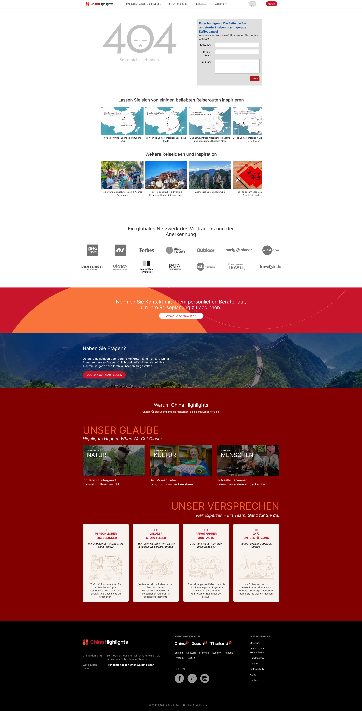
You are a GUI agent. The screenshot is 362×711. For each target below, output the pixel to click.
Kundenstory (257, 658)
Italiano (229, 652)
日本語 (191, 658)
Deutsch (191, 652)
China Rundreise (178, 4)
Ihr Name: (205, 45)
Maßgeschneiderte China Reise (143, 4)
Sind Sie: (206, 62)
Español (216, 652)
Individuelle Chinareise (181, 316)
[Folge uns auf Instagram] (204, 682)
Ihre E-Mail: (207, 54)
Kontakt (271, 3)
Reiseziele (200, 4)
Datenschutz (257, 669)
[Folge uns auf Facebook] (179, 682)
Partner (254, 663)
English (179, 652)
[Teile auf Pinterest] (192, 682)
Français (204, 652)
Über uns (219, 4)
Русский (179, 658)
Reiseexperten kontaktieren (104, 375)
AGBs (253, 674)
